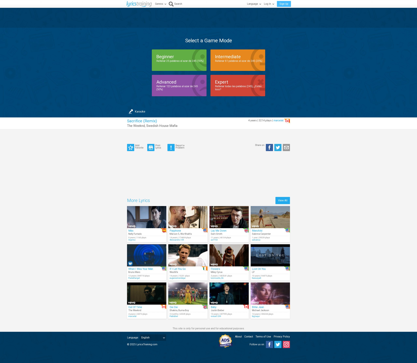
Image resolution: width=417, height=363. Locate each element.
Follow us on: (257, 344)
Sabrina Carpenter (261, 234)
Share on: (260, 145)
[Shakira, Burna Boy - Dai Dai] (188, 293)
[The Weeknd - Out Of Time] (146, 293)
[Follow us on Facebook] (269, 344)
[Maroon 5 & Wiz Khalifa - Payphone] (188, 217)
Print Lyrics (158, 146)
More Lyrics (138, 200)
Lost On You (259, 268)
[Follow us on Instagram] (286, 344)
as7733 (214, 240)
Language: (133, 337)
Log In (267, 3)
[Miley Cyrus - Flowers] (229, 255)
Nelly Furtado (135, 234)
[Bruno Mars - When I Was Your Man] (146, 255)
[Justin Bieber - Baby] (229, 293)
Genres (159, 3)
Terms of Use (263, 336)
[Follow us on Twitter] (277, 344)
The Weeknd (136, 126)
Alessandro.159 (177, 240)
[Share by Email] (286, 147)
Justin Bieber (217, 310)
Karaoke (140, 111)
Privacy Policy (282, 336)
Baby (213, 307)
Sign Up (284, 3)
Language (252, 3)
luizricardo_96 (217, 278)
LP (253, 272)
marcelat (278, 120)
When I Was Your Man (140, 268)
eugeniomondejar (178, 278)
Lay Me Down (218, 230)
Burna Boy (183, 310)
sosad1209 (216, 316)
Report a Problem (180, 146)
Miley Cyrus (217, 272)
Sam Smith (216, 234)
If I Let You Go (178, 268)
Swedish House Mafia (161, 126)
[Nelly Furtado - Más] (146, 217)
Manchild (257, 230)
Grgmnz (132, 240)
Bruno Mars (134, 272)
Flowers (215, 268)
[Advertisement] (208, 17)
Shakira (173, 310)
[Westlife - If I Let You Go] (188, 255)
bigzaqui (256, 316)
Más (130, 230)
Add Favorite (139, 146)
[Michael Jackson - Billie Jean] (270, 293)
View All (282, 200)
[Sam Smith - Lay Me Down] (229, 217)
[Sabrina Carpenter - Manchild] (270, 217)
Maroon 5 (174, 234)
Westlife (174, 272)
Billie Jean (258, 307)
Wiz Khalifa (186, 234)
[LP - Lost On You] (270, 255)
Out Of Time (135, 307)
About (238, 336)
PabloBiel (174, 316)
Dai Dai (174, 307)
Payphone (175, 230)
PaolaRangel (134, 278)
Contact (248, 336)
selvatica (256, 240)
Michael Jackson (260, 310)
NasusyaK (256, 278)
